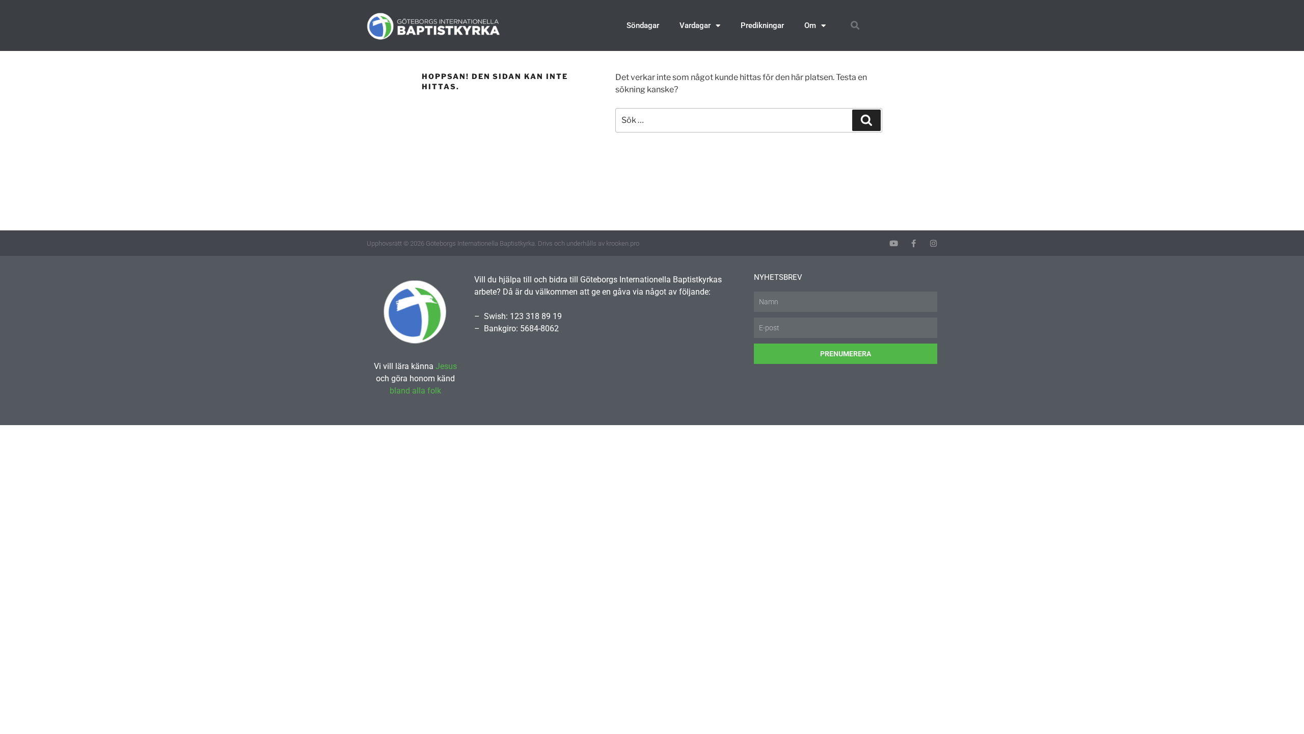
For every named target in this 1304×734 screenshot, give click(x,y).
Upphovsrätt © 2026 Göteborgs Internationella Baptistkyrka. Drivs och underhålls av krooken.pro (503, 243)
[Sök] (866, 120)
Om (810, 25)
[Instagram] (933, 243)
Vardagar (695, 25)
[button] (855, 26)
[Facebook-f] (913, 243)
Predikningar (762, 25)
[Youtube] (894, 243)
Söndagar (643, 25)
